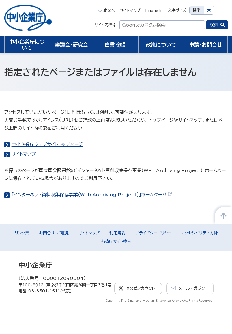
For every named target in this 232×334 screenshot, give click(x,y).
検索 (214, 25)
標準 (197, 10)
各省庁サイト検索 (116, 241)
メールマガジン (192, 288)
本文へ (109, 10)
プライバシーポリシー (153, 233)
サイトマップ (130, 10)
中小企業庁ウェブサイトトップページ (47, 144)
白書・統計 (116, 44)
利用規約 (117, 233)
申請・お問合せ (205, 44)
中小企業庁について (27, 44)
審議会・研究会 (71, 44)
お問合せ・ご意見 (54, 233)
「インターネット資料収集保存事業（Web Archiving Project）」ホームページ (89, 194)
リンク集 (22, 233)
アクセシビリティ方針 (199, 233)
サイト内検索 (105, 25)
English (153, 10)
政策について (161, 44)
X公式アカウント (140, 288)
